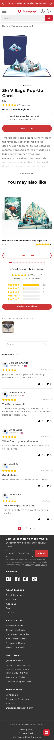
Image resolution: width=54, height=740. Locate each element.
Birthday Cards (14, 625)
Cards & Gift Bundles (17, 634)
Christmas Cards (15, 630)
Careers (10, 612)
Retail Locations (15, 595)
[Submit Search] (49, 18)
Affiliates (11, 703)
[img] (9, 370)
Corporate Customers (18, 699)
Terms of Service (27, 733)
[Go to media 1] (23, 85)
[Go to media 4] (30, 85)
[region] (27, 400)
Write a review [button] (27, 306)
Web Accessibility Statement (27, 737)
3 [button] (26, 528)
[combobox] (27, 18)
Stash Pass (12, 599)
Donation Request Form (19, 707)
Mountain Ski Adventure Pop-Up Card (24, 240)
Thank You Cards (15, 647)
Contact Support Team (19, 681)
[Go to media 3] (28, 85)
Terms (28, 565)
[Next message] (51, 3)
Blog (8, 608)
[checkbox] (27, 117)
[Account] (42, 11)
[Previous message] (3, 3)
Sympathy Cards (15, 643)
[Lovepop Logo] (27, 11)
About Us (11, 603)
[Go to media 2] (26, 85)
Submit (41, 553)
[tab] (10, 262)
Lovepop (24, 724)
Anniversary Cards (16, 638)
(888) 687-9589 (14, 660)
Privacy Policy (40, 565)
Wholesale (12, 694)
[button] (4, 11)
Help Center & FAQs (17, 673)
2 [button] (23, 528)
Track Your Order (15, 677)
